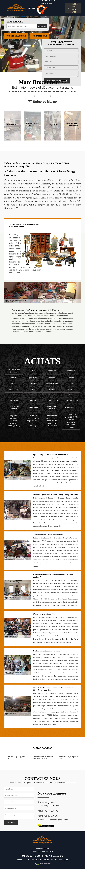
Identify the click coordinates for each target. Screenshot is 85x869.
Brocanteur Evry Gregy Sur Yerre (68, 758)
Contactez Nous (40, 36)
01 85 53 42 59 (75, 5)
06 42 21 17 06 (75, 10)
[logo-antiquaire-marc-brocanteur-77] (16, 8)
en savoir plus (32, 140)
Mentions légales (59, 860)
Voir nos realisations (16, 36)
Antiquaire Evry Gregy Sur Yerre (16, 758)
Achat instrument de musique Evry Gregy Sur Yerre (43, 758)
